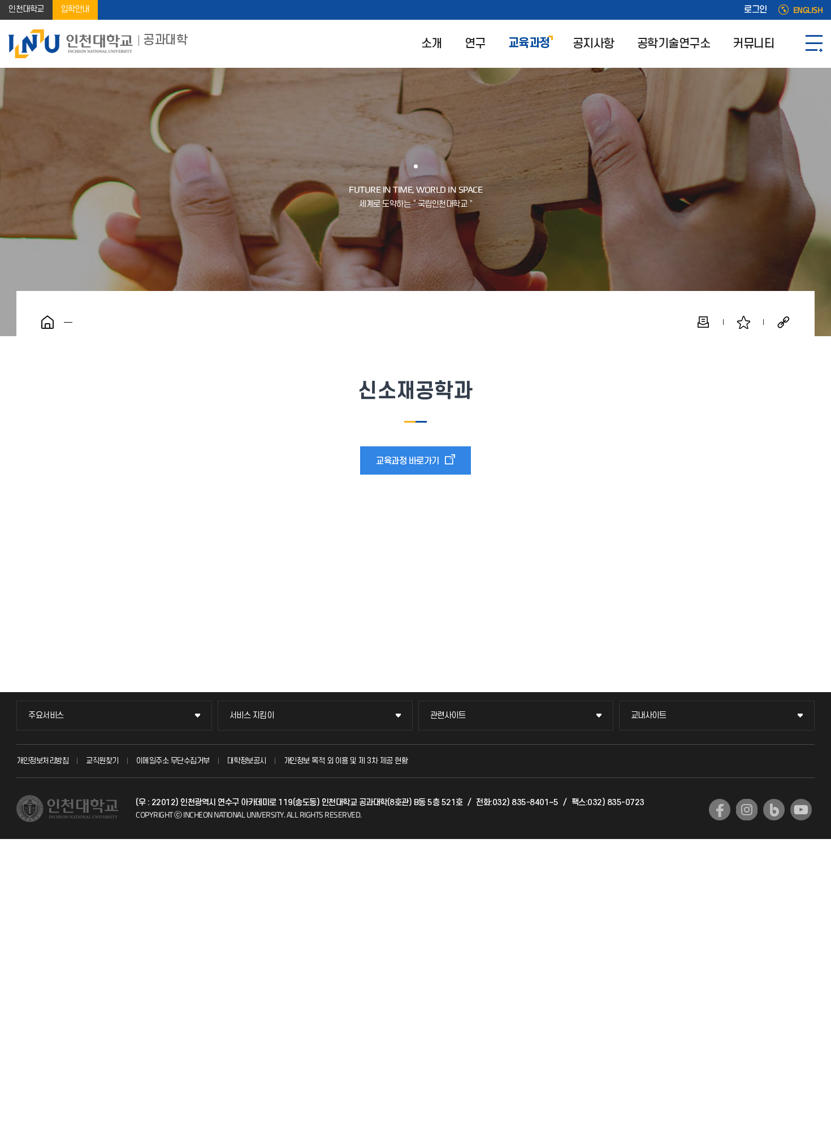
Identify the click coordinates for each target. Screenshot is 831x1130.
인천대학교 (26, 10)
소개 (431, 43)
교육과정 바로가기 (407, 461)
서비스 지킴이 (252, 715)
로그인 (755, 10)
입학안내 (75, 10)
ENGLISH (808, 10)
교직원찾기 (102, 761)
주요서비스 (46, 715)
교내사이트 (648, 715)
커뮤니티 (753, 43)
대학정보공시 (246, 761)
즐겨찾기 (743, 322)
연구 (475, 43)
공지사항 (593, 43)
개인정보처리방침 (42, 761)
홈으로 (47, 322)
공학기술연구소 (674, 43)
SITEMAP (814, 44)
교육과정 (529, 43)
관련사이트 (448, 715)
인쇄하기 (703, 322)
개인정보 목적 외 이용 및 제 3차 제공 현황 (346, 761)
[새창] (719, 809)
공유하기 (783, 322)
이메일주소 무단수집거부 (173, 761)
